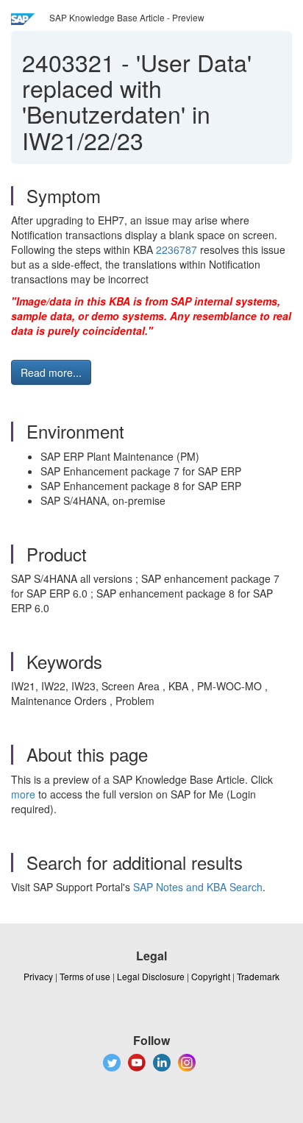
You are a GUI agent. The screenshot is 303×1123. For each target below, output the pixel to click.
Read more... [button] (51, 372)
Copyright (210, 976)
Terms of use (85, 976)
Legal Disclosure (151, 976)
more (23, 794)
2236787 (176, 249)
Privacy (38, 976)
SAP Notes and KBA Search (198, 886)
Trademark (258, 976)
